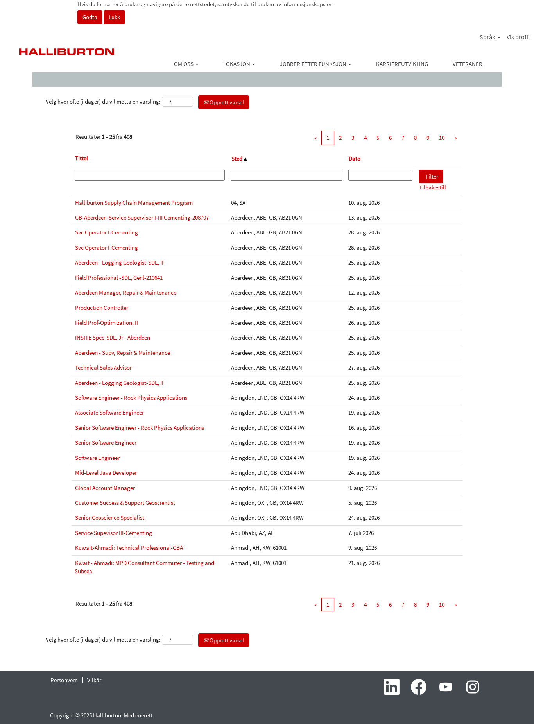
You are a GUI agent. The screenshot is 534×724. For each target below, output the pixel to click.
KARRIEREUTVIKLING (402, 64)
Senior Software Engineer (105, 442)
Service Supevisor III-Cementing (113, 532)
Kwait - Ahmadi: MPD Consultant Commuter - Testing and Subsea (144, 567)
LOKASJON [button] (237, 64)
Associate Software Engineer (109, 412)
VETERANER (467, 64)
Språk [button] (488, 37)
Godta (89, 17)
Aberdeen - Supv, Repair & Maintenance (122, 352)
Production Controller (101, 307)
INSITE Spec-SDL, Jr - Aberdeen (112, 337)
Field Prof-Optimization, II (106, 322)
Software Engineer (97, 457)
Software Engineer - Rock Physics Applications (131, 397)
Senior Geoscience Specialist (109, 517)
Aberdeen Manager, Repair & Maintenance (125, 292)
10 (441, 137)
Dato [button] (354, 158)
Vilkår (94, 680)
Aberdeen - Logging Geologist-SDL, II (119, 262)
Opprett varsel (226, 102)
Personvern (64, 680)
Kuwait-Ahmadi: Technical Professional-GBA (129, 547)
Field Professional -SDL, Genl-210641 (119, 277)
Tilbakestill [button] (432, 187)
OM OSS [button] (184, 64)
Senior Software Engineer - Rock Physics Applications (139, 427)
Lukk (114, 17)
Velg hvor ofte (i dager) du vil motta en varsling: (103, 101)
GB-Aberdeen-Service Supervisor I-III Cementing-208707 (142, 217)
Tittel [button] (81, 158)
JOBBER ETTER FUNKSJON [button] (314, 64)
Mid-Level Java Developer (106, 472)
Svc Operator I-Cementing (106, 232)
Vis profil (518, 37)
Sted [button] (237, 158)
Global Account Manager (105, 488)
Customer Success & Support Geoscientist (125, 502)
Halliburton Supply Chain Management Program (134, 202)
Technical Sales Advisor (103, 367)
